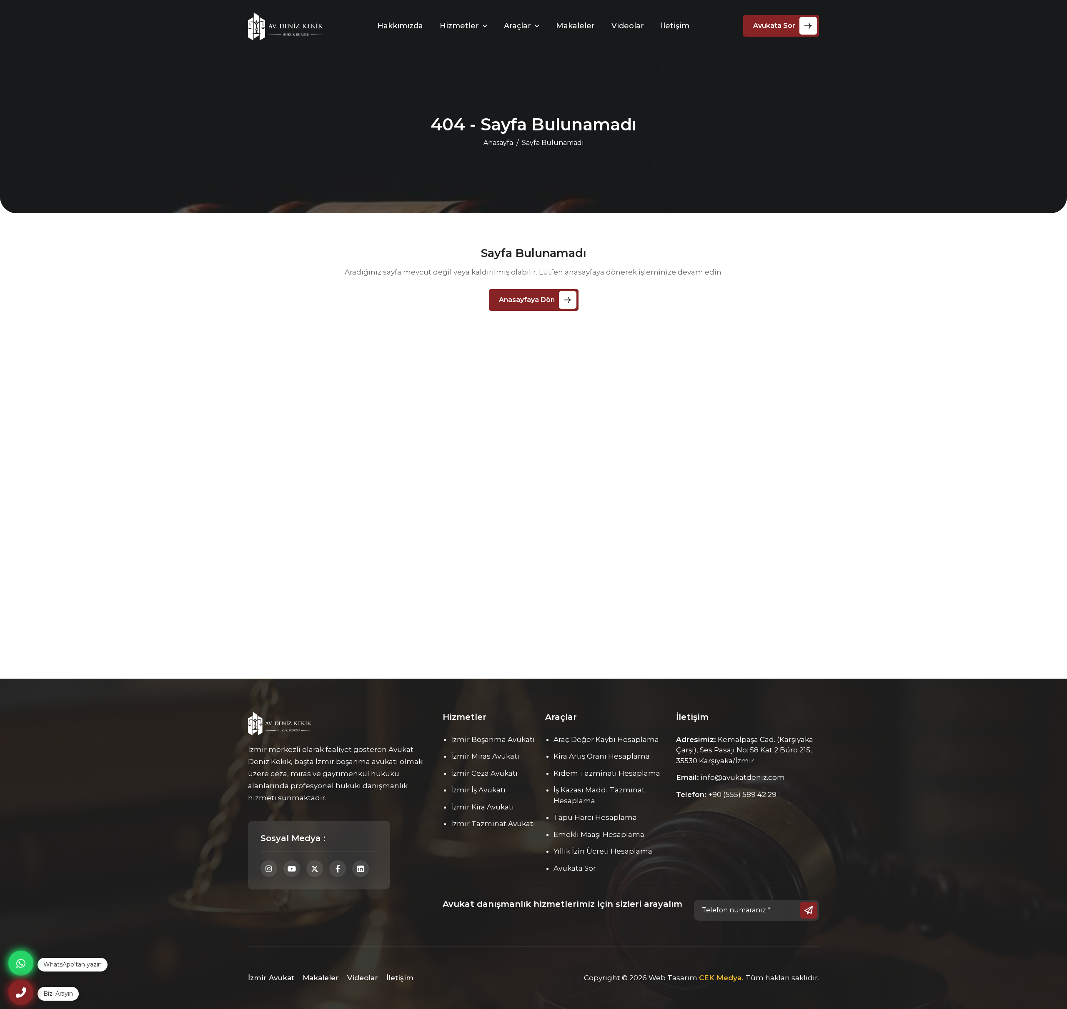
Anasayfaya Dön (527, 300)
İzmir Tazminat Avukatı (493, 823)
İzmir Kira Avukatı (482, 807)
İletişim (675, 25)
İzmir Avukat (271, 978)
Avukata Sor (774, 26)
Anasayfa (498, 143)
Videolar (627, 25)
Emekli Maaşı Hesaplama (599, 834)
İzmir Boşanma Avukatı (493, 739)
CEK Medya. (722, 978)
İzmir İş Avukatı (478, 790)
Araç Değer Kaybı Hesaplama (606, 739)
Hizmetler (459, 25)
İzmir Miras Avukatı (485, 756)
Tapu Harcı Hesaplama (595, 817)
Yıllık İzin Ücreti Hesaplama (603, 851)
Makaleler (575, 25)
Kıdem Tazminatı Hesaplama (607, 773)
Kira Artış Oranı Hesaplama (602, 756)
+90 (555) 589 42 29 (742, 794)
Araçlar (517, 25)
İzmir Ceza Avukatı (484, 773)
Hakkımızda (400, 25)
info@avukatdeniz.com (743, 777)
